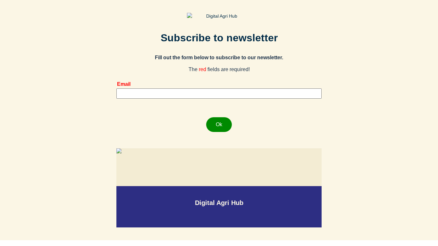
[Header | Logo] (219, 16)
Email (124, 84)
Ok (219, 124)
